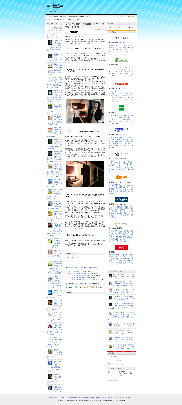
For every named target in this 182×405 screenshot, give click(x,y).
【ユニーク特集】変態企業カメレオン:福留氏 (79, 273)
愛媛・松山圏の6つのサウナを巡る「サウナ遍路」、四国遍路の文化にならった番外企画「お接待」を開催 (123, 283)
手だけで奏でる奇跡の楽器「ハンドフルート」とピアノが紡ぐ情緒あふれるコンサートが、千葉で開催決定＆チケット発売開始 (54, 329)
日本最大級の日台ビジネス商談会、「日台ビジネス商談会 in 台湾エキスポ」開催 (54, 205)
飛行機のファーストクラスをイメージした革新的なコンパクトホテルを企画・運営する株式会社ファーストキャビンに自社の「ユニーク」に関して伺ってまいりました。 (121, 49)
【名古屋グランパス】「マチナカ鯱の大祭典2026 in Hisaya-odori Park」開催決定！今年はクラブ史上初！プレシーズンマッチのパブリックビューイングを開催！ (54, 170)
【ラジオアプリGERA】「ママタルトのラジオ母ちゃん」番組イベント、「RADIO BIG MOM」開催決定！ (123, 290)
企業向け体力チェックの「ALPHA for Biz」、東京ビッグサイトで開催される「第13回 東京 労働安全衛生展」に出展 (54, 282)
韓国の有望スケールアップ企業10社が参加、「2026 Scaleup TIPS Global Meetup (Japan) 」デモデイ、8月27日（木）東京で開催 (54, 82)
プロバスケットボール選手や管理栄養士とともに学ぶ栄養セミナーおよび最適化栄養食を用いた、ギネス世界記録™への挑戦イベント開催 (54, 96)
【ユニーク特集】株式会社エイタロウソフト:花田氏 (81, 275)
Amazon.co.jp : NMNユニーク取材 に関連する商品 (81, 267)
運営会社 (130, 398)
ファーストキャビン (71, 257)
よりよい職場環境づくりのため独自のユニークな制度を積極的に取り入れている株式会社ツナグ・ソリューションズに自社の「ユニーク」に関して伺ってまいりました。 (121, 189)
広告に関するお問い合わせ (115, 364)
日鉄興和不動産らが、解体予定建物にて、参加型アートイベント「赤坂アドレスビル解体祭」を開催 (123, 346)
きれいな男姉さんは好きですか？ (76, 271)
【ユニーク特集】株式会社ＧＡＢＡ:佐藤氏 (79, 277)
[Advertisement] (99, 8)
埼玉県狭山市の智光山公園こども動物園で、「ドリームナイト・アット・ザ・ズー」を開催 (123, 276)
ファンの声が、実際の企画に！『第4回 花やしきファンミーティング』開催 (54, 183)
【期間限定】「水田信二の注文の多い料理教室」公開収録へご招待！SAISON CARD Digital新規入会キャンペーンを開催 (54, 69)
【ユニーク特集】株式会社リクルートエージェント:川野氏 (83, 279)
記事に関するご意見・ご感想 (91, 398)
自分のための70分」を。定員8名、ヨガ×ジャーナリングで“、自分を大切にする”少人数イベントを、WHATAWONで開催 (54, 32)
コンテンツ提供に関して (120, 398)
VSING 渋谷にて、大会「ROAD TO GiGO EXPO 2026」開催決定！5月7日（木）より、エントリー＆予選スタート (54, 366)
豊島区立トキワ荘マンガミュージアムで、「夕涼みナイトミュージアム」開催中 (54, 57)
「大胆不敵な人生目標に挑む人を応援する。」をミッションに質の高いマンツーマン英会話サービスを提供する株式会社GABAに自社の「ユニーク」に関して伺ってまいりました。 (121, 119)
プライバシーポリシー (61, 398)
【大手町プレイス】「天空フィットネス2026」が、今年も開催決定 (54, 294)
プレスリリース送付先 (114, 360)
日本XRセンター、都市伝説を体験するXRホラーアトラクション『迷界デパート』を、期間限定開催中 (124, 298)
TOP (47, 19)
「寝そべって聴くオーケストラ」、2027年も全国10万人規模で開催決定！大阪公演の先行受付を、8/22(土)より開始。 (54, 46)
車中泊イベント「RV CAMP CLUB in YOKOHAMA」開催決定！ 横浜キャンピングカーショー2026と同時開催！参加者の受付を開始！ (54, 156)
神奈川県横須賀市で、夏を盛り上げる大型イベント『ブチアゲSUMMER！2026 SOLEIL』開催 (124, 332)
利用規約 (51, 398)
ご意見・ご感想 (112, 356)
